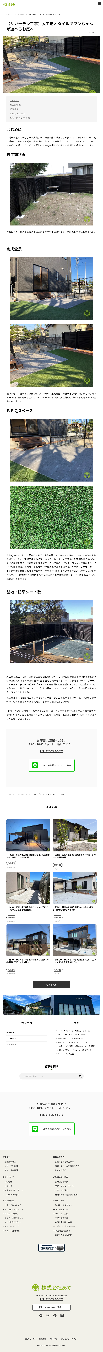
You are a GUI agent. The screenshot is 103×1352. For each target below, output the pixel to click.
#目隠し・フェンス (82, 1031)
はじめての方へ (59, 1157)
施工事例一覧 (19, 14)
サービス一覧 (58, 1200)
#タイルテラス (62, 1054)
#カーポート (67, 1034)
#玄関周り (91, 1046)
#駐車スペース (80, 1046)
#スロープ (76, 1050)
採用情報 (53, 1339)
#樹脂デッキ (86, 1050)
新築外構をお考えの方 (64, 1162)
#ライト (77, 1034)
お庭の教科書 (8, 1200)
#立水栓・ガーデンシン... (79, 1042)
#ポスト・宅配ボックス (77, 1038)
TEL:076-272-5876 (51, 751)
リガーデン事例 (11, 1166)
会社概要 (42, 1339)
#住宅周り (70, 1046)
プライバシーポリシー (69, 1339)
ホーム (8, 14)
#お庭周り (60, 1046)
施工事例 (6, 1157)
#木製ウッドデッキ (63, 1050)
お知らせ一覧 (30, 1339)
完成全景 (14, 109)
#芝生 (71, 1054)
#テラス (59, 1031)
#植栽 (83, 1034)
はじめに (14, 100)
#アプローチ (69, 1031)
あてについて (8, 1177)
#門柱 (58, 1034)
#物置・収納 (61, 1038)
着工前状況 (15, 105)
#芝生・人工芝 (62, 1042)
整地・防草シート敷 (20, 118)
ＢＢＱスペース (17, 113)
